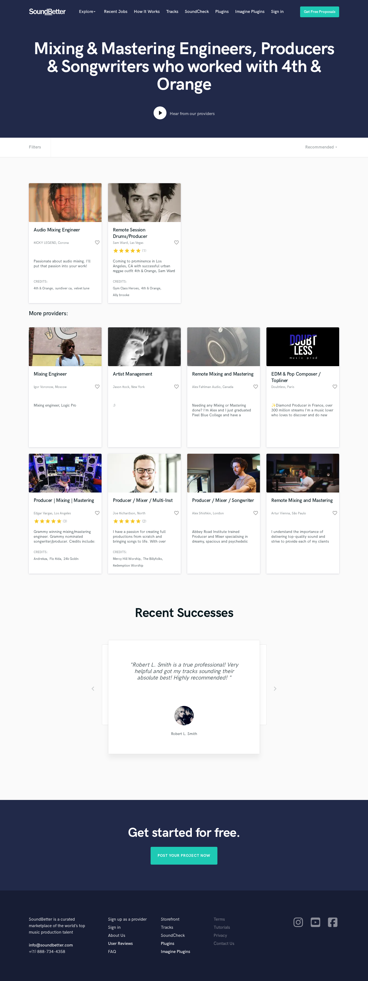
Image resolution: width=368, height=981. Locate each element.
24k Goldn (71, 559)
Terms (219, 919)
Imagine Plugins (250, 11)
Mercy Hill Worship (127, 559)
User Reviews (120, 943)
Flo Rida (55, 559)
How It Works (147, 11)
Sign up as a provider (127, 919)
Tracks (172, 11)
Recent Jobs (115, 11)
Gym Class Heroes (126, 288)
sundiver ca (63, 288)
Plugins (222, 11)
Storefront (170, 919)
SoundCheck (197, 11)
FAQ (112, 951)
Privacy (220, 935)
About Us (116, 935)
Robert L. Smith (184, 734)
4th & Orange (43, 288)
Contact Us (224, 943)
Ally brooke (121, 295)
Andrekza (40, 559)
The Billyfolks (152, 559)
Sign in (277, 11)
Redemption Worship (128, 566)
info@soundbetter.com (51, 945)
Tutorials (222, 927)
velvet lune (81, 288)
